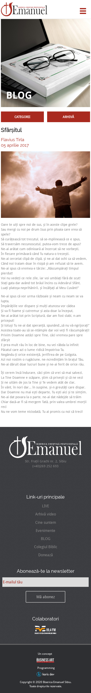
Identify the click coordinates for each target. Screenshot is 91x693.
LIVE (45, 506)
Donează (45, 555)
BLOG (45, 539)
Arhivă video (45, 514)
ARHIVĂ (68, 117)
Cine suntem (45, 522)
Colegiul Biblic (45, 547)
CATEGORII (22, 117)
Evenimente (45, 530)
